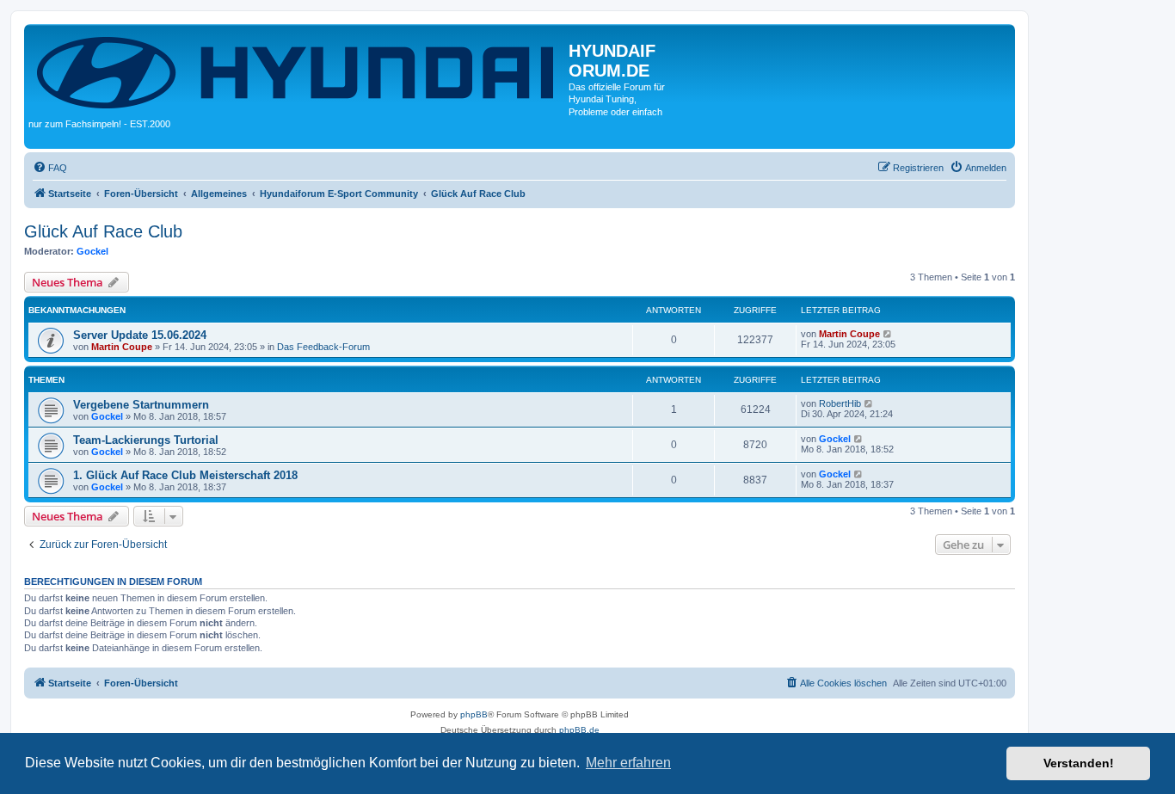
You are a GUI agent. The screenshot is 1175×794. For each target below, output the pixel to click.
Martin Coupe (121, 347)
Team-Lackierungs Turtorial (145, 440)
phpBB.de (579, 730)
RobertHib (840, 403)
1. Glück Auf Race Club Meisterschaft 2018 (185, 475)
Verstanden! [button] (1078, 763)
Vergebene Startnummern (141, 404)
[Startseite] (298, 71)
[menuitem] (50, 167)
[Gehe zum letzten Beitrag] (888, 334)
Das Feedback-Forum (323, 347)
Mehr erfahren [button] (628, 762)
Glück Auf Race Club (103, 231)
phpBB (474, 714)
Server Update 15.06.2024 (139, 335)
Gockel (92, 251)
